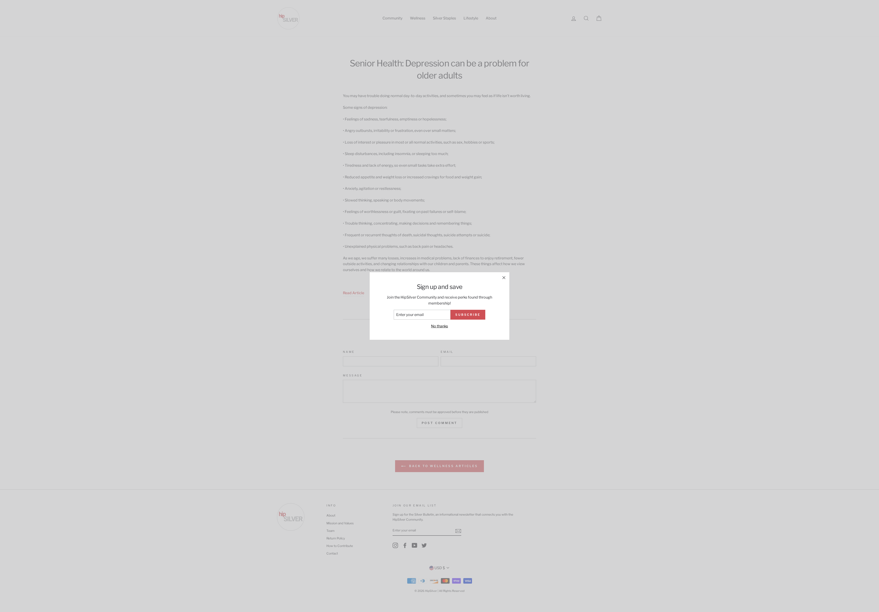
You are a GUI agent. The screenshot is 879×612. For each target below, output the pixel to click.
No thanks (439, 326)
